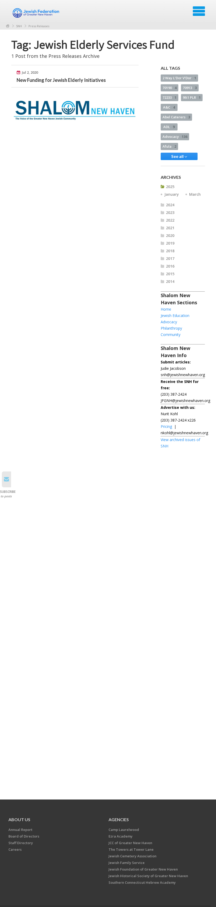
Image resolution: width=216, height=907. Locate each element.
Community (170, 334)
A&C (169, 107)
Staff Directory (20, 842)
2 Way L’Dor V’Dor (179, 78)
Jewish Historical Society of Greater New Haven (148, 875)
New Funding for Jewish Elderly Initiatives (61, 80)
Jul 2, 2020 (30, 72)
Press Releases (38, 26)
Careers (15, 849)
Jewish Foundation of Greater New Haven (143, 869)
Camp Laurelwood (124, 829)
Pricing (166, 426)
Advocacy (175, 136)
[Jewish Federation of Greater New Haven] (36, 13)
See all (177, 156)
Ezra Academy (120, 836)
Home (7, 26)
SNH (19, 26)
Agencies (119, 819)
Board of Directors (23, 836)
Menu (199, 11)
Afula (169, 146)
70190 (169, 87)
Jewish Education (175, 315)
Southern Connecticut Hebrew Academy (142, 882)
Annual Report (20, 829)
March (195, 194)
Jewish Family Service (127, 862)
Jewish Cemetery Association (132, 856)
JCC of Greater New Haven (130, 842)
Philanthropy (171, 328)
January (171, 194)
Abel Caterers (176, 117)
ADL (169, 126)
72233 (169, 97)
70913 (190, 87)
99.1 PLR (192, 97)
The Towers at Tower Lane (131, 849)
